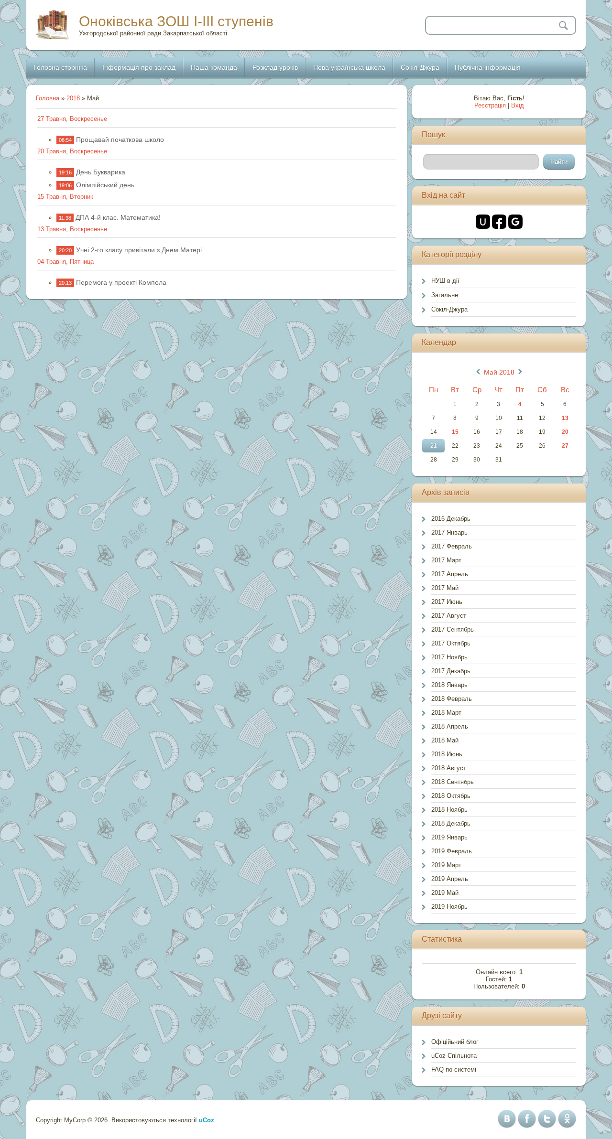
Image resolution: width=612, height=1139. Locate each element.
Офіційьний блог (455, 1041)
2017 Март (446, 560)
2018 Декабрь (450, 823)
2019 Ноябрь (449, 906)
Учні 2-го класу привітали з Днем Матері (139, 250)
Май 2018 (499, 372)
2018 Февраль (451, 698)
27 (565, 445)
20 (565, 432)
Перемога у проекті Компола (121, 282)
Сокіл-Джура (449, 309)
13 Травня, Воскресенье (72, 229)
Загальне (444, 295)
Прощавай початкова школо (120, 139)
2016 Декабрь (450, 518)
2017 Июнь (446, 601)
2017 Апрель (449, 574)
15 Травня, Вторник (65, 196)
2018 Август (448, 768)
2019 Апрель (449, 878)
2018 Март (446, 712)
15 (455, 432)
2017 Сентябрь (452, 629)
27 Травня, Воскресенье (72, 118)
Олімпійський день (105, 185)
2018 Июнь (446, 754)
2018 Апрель (449, 726)
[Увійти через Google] (515, 222)
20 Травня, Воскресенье (72, 151)
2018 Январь (449, 684)
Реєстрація (490, 105)
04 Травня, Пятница (65, 261)
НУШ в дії (445, 280)
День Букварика (100, 172)
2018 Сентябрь (452, 781)
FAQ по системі (453, 1069)
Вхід (517, 105)
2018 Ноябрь (449, 809)
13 (565, 418)
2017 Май (445, 587)
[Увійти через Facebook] (499, 222)
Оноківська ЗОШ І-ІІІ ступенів (176, 21)
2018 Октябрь (450, 795)
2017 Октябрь (450, 643)
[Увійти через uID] (483, 222)
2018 (73, 98)
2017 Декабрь (450, 671)
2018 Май (445, 740)
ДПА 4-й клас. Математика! (118, 217)
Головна (47, 98)
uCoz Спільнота (454, 1055)
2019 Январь (449, 837)
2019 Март (446, 865)
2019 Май (445, 892)
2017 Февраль (451, 546)
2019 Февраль (451, 851)
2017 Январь (449, 532)
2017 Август (448, 615)
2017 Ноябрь (449, 657)
